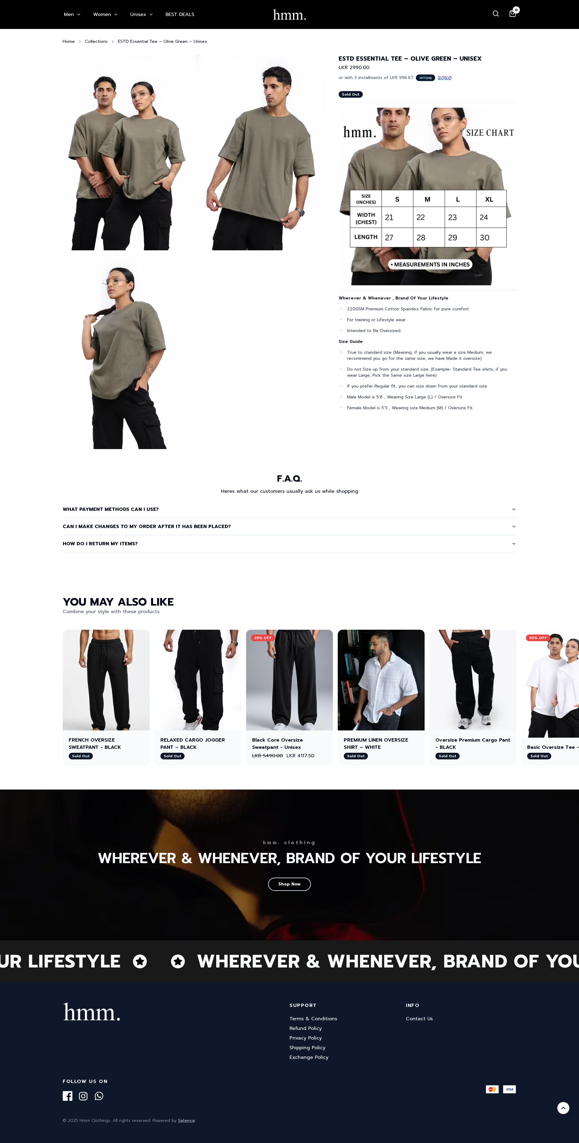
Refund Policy (306, 1028)
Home (69, 42)
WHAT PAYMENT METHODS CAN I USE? (111, 509)
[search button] (495, 13)
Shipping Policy (307, 1047)
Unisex (138, 14)
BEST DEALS (180, 14)
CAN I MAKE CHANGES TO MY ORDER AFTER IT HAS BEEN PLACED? (147, 526)
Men (69, 14)
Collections (96, 42)
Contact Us (419, 1018)
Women (102, 14)
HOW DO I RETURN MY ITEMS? (100, 543)
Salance (186, 1120)
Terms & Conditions (313, 1018)
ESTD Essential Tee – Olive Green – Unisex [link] (162, 42)
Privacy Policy (306, 1038)
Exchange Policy (309, 1057)
